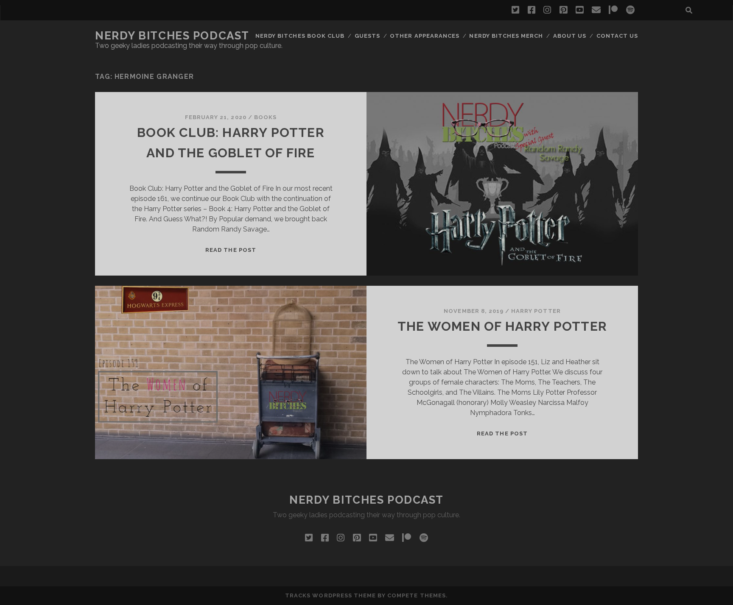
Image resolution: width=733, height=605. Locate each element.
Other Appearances (424, 36)
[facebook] (531, 10)
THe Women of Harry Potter (502, 326)
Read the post (230, 250)
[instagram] (547, 10)
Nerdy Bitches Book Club (299, 36)
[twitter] (515, 10)
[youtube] (579, 10)
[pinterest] (563, 10)
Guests (367, 36)
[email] (596, 10)
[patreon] (613, 10)
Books (265, 117)
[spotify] (630, 10)
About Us (569, 36)
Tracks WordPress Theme (330, 595)
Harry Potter (536, 311)
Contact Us (617, 36)
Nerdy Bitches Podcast (172, 35)
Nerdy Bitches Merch (506, 36)
